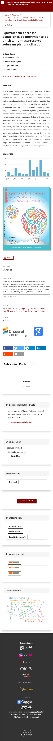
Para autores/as (15, 532)
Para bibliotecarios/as (17, 537)
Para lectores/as (15, 526)
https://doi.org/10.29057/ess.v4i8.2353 (23, 76)
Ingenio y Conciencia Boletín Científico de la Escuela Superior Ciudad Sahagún (29, 3)
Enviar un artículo (27, 501)
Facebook (13, 482)
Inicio (7, 15)
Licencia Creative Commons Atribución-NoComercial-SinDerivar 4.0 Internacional (28, 714)
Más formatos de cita (11, 296)
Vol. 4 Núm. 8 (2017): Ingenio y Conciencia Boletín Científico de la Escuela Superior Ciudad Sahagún (24, 18)
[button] (8, 348)
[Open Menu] (2, 2)
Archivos (15, 15)
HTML (8, 257)
